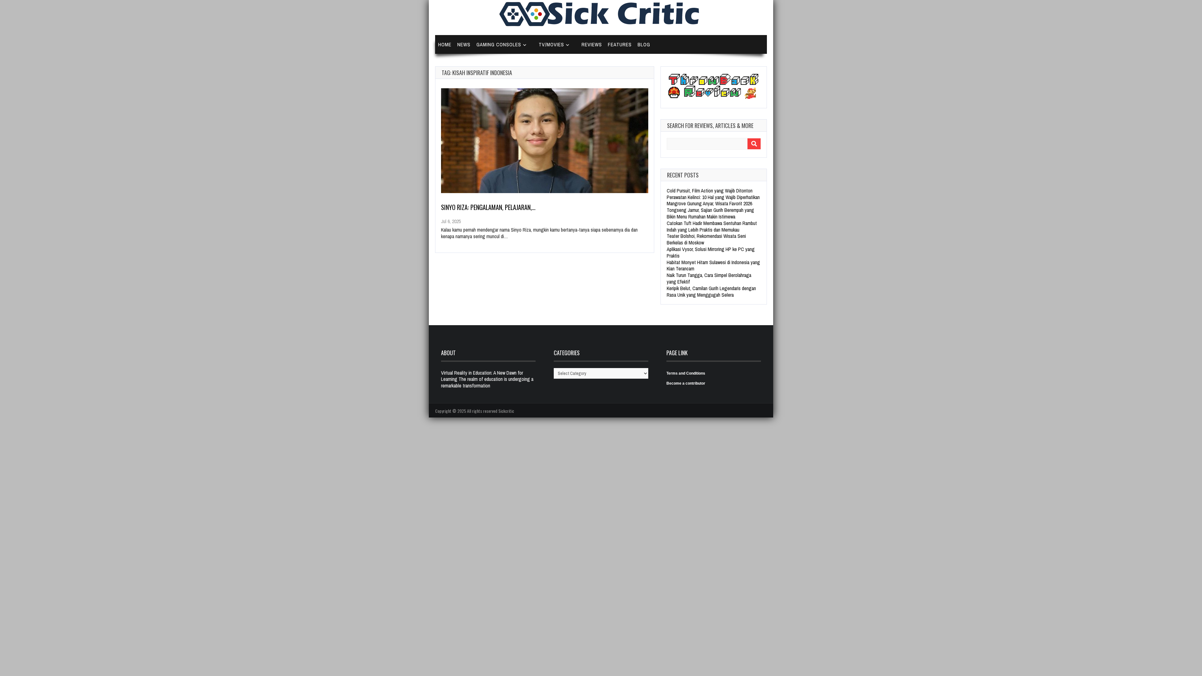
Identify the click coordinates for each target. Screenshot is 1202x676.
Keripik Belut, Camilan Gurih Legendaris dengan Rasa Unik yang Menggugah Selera (711, 291)
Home (444, 44)
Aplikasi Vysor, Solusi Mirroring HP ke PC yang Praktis (711, 252)
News (463, 44)
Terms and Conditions (685, 373)
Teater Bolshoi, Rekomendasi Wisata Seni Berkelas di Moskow (706, 239)
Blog (644, 44)
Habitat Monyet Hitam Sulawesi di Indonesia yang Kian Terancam (713, 265)
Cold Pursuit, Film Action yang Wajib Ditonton (710, 190)
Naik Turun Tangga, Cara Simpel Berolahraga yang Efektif (709, 278)
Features (620, 44)
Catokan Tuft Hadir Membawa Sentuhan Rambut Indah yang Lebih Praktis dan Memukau (712, 226)
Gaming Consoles (498, 44)
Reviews (592, 44)
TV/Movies (551, 44)
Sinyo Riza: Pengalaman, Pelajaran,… (488, 207)
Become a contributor (685, 383)
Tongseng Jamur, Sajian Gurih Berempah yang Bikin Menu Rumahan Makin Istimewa (710, 213)
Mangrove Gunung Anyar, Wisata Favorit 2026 (709, 203)
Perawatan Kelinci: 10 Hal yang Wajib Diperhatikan (713, 197)
